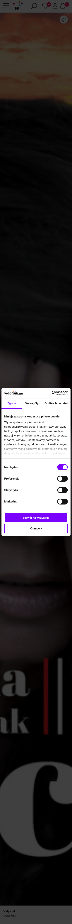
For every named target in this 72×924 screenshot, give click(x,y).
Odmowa (36, 528)
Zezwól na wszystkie (36, 517)
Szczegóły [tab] (31, 403)
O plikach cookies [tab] (56, 403)
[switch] (62, 479)
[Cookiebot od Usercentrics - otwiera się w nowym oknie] (52, 393)
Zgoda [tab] (11, 403)
